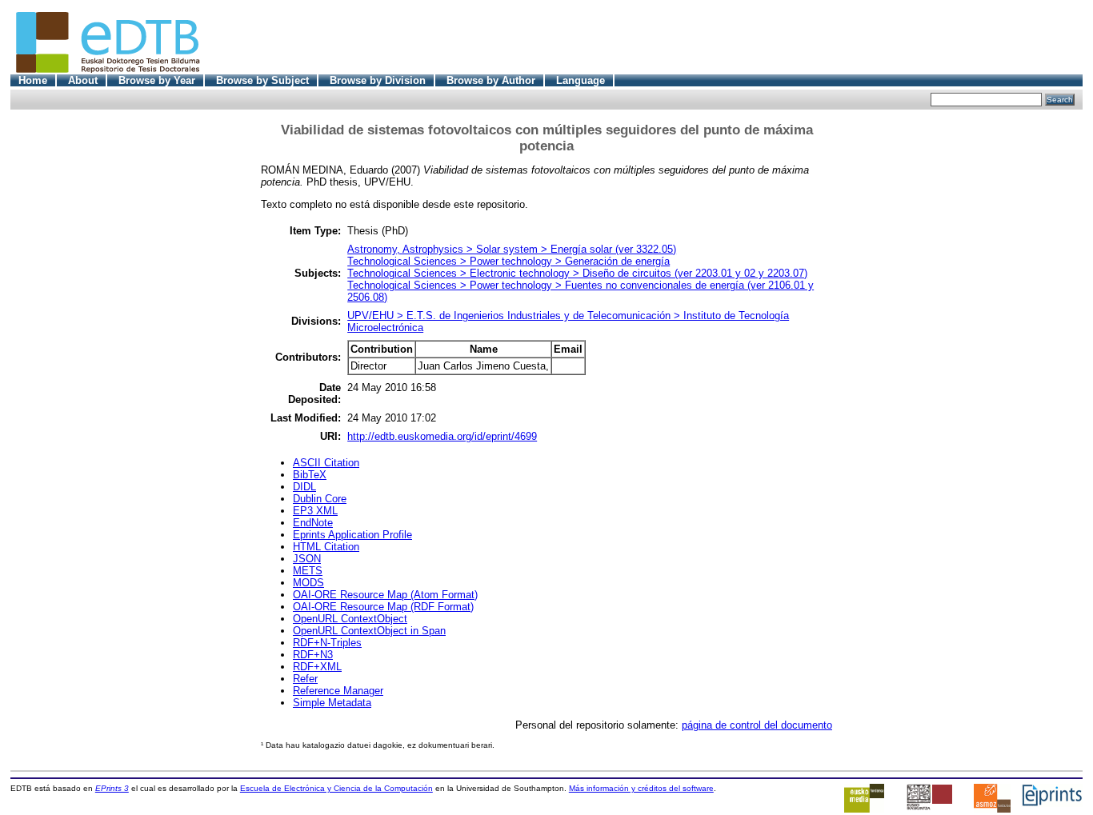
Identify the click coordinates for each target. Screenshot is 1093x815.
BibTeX (309, 475)
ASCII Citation (326, 463)
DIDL (304, 487)
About (83, 80)
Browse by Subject (262, 80)
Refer (305, 679)
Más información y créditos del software (641, 788)
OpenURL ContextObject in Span (369, 631)
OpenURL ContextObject (350, 619)
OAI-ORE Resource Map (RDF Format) (383, 607)
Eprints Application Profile (352, 535)
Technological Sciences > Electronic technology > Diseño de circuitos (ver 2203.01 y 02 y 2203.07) (577, 273)
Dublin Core (319, 499)
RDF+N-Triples (327, 643)
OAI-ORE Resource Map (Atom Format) (385, 595)
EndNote (313, 523)
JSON (307, 559)
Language (580, 80)
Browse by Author (490, 80)
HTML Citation (326, 547)
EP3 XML (315, 511)
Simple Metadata (332, 703)
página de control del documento (757, 725)
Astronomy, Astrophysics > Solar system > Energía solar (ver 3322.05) (511, 249)
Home (32, 80)
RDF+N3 (313, 655)
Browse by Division (378, 80)
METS (307, 571)
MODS (308, 583)
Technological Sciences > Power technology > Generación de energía (508, 261)
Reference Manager (338, 691)
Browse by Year (156, 80)
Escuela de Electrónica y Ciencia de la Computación (336, 788)
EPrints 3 (112, 788)
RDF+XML (317, 667)
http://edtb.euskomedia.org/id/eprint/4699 (442, 436)
